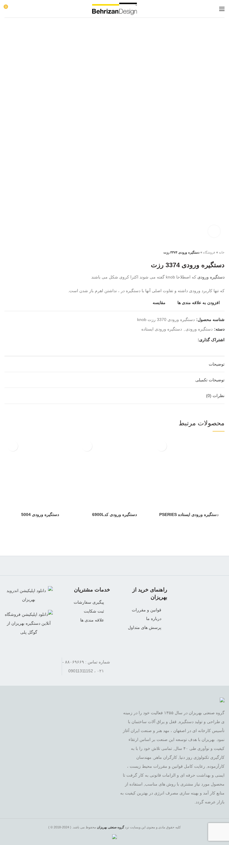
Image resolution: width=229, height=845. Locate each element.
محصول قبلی (19, 252)
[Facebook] (191, 340)
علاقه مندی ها (92, 620)
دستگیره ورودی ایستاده (161, 329)
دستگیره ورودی (199, 329)
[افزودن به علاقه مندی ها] (161, 446)
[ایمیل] (169, 340)
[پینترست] (161, 340)
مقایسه (159, 302)
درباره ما (153, 618)
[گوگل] (176, 340)
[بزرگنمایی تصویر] (214, 231)
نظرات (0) (215, 395)
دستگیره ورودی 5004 (40, 514)
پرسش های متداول (144, 627)
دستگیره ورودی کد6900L (114, 514)
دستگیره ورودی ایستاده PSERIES (189, 514)
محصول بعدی (7, 252)
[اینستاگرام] (28, 661)
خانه (222, 252)
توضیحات (217, 364)
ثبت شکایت (94, 611)
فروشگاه (209, 252)
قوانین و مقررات (146, 610)
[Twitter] (184, 340)
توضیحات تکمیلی (210, 379)
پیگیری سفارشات (89, 602)
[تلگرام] (12, 661)
